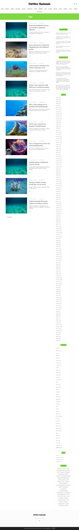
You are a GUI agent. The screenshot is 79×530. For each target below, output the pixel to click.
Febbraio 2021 (58, 226)
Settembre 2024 (59, 142)
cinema (68, 470)
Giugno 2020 (58, 242)
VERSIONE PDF (59, 447)
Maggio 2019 (58, 267)
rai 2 (59, 496)
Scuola (70, 8)
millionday (65, 483)
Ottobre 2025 (58, 116)
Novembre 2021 (59, 209)
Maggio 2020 (58, 244)
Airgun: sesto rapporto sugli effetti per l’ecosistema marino (39, 86)
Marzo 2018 (58, 295)
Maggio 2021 (58, 220)
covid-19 (66, 474)
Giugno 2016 (58, 336)
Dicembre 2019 (59, 254)
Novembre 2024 (59, 138)
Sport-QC (58, 435)
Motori (55, 8)
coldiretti (67, 472)
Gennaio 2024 (58, 158)
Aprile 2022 (58, 199)
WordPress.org (59, 461)
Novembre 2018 (59, 279)
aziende (59, 468)
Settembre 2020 (59, 236)
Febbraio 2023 (58, 179)
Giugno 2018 (58, 289)
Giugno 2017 (58, 313)
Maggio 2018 (58, 291)
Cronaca (7, 8)
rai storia (66, 498)
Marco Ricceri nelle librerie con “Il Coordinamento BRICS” (63, 81)
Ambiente (41, 8)
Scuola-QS (58, 413)
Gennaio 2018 (58, 299)
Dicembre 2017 (59, 301)
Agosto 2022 (58, 191)
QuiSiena (57, 404)
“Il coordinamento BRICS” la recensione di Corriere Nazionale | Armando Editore (62, 79)
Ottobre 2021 (58, 211)
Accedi (57, 455)
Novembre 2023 (59, 162)
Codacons (62, 472)
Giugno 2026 (58, 101)
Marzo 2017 (58, 318)
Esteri (12, 8)
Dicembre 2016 (59, 324)
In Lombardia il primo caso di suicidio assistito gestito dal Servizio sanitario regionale (63, 42)
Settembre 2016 (59, 330)
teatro (67, 503)
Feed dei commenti (59, 459)
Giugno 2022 (58, 195)
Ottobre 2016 (58, 328)
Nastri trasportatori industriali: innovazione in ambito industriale (62, 67)
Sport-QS (58, 440)
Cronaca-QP (58, 362)
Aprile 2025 (58, 128)
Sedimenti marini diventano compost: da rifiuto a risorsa (38, 202)
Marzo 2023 (58, 177)
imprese (59, 481)
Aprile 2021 (58, 222)
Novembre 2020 (59, 232)
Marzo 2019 (58, 271)
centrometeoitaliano (61, 470)
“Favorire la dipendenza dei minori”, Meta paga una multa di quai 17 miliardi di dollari (63, 51)
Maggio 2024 (58, 150)
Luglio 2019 (58, 264)
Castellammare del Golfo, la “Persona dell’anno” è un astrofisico (63, 61)
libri (63, 481)
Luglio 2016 (58, 334)
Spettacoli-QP (58, 428)
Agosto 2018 (58, 285)
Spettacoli (29, 8)
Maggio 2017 (58, 315)
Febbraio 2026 (58, 109)
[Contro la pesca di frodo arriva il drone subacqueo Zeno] (16, 69)
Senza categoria (59, 416)
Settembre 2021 (59, 213)
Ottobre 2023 (58, 164)
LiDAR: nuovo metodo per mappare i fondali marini (37, 125)
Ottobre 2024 (58, 140)
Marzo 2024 (58, 154)
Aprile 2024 (58, 152)
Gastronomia (58, 387)
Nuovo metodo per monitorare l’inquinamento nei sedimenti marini (39, 47)
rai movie (61, 498)
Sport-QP (58, 437)
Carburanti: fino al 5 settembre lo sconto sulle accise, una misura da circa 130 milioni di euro (63, 37)
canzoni (67, 468)
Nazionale (35, 23)
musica (60, 487)
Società (75, 8)
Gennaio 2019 (58, 275)
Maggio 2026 (58, 103)
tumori (66, 505)
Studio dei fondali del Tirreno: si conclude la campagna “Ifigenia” (39, 27)
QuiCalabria (58, 399)
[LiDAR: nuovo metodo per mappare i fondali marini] (16, 128)
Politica (24, 8)
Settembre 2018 (59, 283)
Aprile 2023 (58, 175)
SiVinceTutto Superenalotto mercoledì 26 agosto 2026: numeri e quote (63, 33)
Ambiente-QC (58, 350)
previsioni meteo (60, 492)
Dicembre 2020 (59, 230)
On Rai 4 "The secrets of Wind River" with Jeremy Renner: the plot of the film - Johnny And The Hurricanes (63, 86)
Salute (60, 8)
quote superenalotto (62, 494)
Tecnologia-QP (59, 445)
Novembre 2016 (59, 326)
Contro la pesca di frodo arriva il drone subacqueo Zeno (39, 67)
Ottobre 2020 (58, 234)
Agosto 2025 (58, 120)
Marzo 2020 (58, 248)
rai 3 (62, 496)
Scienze (65, 8)
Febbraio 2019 (58, 273)
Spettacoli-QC (59, 425)
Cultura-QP (58, 372)
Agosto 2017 (58, 309)
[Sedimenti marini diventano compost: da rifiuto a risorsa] (16, 205)
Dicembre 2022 (59, 183)
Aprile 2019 (58, 269)
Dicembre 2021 (59, 207)
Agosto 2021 (58, 215)
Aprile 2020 (58, 246)
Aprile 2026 (58, 105)
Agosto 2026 (58, 97)
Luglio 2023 (58, 169)
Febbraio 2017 (58, 320)
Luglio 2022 (58, 193)
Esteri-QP (58, 384)
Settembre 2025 (59, 118)
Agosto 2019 (58, 262)
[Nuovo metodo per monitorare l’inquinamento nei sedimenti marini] (16, 50)
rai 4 (65, 496)
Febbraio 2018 (58, 297)
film (67, 479)
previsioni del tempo (63, 490)
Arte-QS (57, 355)
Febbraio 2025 (58, 132)
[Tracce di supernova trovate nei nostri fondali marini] (16, 147)
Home (2, 8)
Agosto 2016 (58, 332)
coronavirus (61, 474)
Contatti (36, 518)
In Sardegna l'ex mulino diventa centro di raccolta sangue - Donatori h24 (63, 73)
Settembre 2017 (59, 307)
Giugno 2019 (58, 266)
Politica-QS (58, 396)
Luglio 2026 (58, 99)
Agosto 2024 (58, 144)
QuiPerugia (58, 401)
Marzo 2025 (58, 130)
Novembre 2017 (59, 303)
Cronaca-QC (58, 360)
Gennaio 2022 (58, 205)
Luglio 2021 (58, 217)
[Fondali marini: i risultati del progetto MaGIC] (16, 167)
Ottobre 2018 (58, 281)
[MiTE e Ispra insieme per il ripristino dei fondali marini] (16, 108)
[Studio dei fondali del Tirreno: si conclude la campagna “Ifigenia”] (16, 30)
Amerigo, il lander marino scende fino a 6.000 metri (37, 183)
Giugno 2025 (58, 124)
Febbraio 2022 (58, 203)
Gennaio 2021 (58, 228)
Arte (45, 8)
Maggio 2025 (58, 126)
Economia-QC (58, 379)
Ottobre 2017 (58, 305)
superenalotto (61, 503)
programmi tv (67, 492)
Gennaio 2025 (58, 134)
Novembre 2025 (59, 115)
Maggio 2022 (58, 197)
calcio (63, 468)
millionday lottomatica (61, 485)
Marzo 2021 (58, 224)
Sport (35, 8)
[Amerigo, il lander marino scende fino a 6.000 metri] (16, 186)
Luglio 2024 (58, 146)
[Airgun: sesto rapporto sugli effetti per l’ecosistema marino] (16, 89)
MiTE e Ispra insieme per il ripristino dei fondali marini (38, 105)
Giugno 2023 (58, 171)
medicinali (67, 481)
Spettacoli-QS (58, 430)
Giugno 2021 (58, 218)
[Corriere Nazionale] (39, 4)
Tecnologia (39, 11)
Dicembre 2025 (59, 113)
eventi (60, 479)
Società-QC (58, 421)
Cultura (50, 8)
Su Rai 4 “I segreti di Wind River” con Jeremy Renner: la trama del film (63, 89)
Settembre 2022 (59, 189)
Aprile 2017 (58, 317)
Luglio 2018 (58, 287)
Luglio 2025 (58, 122)
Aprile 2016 (58, 340)
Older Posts (9, 217)
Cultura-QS (58, 374)
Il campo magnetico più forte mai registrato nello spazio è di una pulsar (63, 63)
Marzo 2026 (58, 107)
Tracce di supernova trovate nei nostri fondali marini (39, 144)
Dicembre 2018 (59, 277)
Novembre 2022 (59, 185)
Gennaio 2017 (58, 322)
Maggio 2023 (58, 173)
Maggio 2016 (58, 338)
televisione (61, 505)
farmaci (63, 479)
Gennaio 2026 (58, 111)
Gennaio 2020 (58, 252)
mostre (68, 485)
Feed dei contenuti (59, 457)
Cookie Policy (48, 528)
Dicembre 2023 (59, 160)
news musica (65, 487)
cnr (58, 472)
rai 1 (68, 494)
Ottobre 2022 (58, 187)
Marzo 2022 (58, 201)
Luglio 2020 (58, 240)
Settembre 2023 (59, 166)
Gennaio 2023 (58, 181)
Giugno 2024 (58, 148)
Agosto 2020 (58, 238)
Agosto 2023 (58, 167)
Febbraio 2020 (59, 250)
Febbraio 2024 (58, 156)
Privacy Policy (42, 518)
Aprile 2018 (58, 293)
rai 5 (68, 496)
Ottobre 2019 (58, 258)
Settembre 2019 (59, 260)
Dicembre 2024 (59, 136)
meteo (60, 483)
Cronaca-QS (58, 365)
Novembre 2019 (59, 256)
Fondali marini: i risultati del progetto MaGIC (38, 163)
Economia (17, 8)
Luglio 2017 (58, 311)
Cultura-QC (58, 370)
